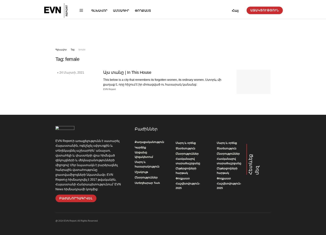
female (81, 49)
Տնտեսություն (185, 148)
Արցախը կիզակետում (144, 154)
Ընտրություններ (146, 177)
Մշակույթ (141, 171)
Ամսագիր (121, 10)
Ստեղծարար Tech (147, 182)
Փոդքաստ (143, 10)
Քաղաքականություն (149, 141)
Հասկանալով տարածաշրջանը (188, 161)
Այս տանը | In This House (127, 72)
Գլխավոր (99, 10)
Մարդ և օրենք (186, 142)
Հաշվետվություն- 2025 (188, 186)
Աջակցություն (264, 10)
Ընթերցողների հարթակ (186, 170)
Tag (73, 49)
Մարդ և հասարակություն (147, 164)
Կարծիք (140, 147)
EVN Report (109, 89)
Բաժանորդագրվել (76, 198)
